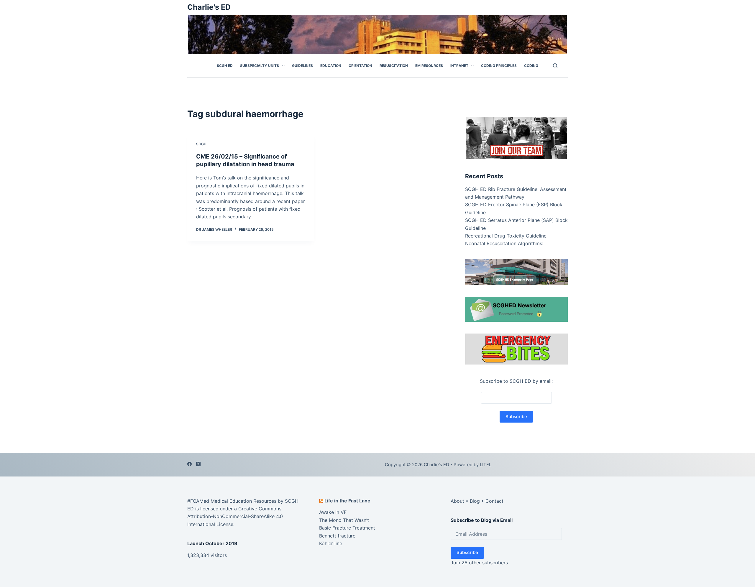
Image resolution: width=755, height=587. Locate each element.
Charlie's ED (209, 7)
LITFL (485, 464)
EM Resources (429, 65)
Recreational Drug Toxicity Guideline (505, 236)
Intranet (459, 65)
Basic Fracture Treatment (347, 528)
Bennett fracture (337, 536)
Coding (531, 65)
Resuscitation (394, 65)
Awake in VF (333, 512)
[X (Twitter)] (198, 464)
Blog (475, 501)
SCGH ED (225, 65)
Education (330, 65)
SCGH (201, 144)
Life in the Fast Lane (347, 501)
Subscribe (467, 552)
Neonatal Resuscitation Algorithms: (504, 243)
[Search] (555, 65)
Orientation (360, 65)
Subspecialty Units (259, 65)
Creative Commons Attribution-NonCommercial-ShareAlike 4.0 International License (235, 516)
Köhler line (330, 543)
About (457, 501)
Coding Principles (499, 65)
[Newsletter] (516, 137)
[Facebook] (189, 464)
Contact (494, 501)
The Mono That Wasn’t (344, 520)
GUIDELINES (302, 65)
